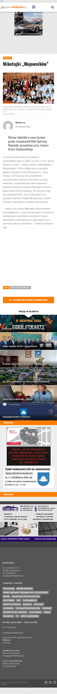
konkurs (47, 608)
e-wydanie (8, 608)
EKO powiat (9, 600)
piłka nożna (35, 612)
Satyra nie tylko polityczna (26, 596)
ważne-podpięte (24, 589)
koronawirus (29, 600)
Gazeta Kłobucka (12, 604)
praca (47, 612)
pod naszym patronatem (28, 608)
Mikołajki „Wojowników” (20, 287)
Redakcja (20, 123)
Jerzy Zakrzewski (29, 616)
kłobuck (27, 604)
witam (6, 596)
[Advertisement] (28, 253)
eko (18, 600)
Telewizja (8, 616)
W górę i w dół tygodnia (15, 612)
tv (17, 616)
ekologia (38, 604)
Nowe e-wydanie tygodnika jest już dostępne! (26, 593)
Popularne (9, 589)
